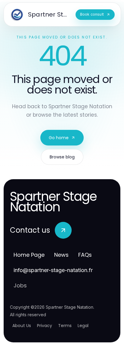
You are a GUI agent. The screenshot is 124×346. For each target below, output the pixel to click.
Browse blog (62, 157)
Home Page (29, 255)
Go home (59, 138)
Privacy (44, 326)
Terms (65, 326)
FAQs (85, 255)
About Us (21, 326)
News (61, 255)
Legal (83, 326)
